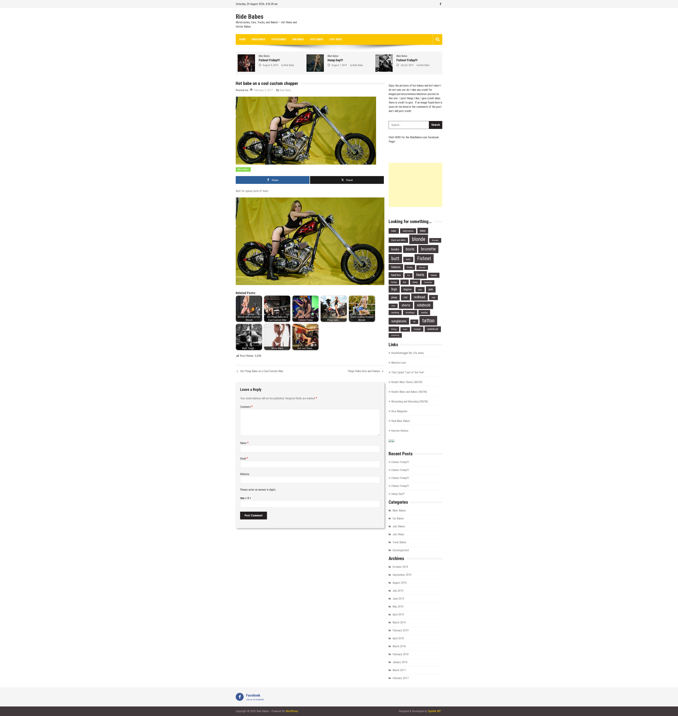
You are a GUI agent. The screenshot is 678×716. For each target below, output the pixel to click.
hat (408, 275)
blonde (418, 239)
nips (420, 289)
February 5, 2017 (263, 90)
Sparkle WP (434, 711)
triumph (417, 329)
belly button (408, 231)
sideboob (423, 305)
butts (408, 259)
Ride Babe (289, 65)
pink (431, 289)
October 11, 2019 (409, 65)
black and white (398, 240)
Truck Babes (278, 39)
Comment (246, 407)
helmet (434, 275)
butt (395, 258)
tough (405, 329)
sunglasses (398, 321)
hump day (428, 282)
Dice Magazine (399, 411)
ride (433, 297)
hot (404, 282)
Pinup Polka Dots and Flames (364, 371)
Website (244, 474)
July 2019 (397, 590)
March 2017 (399, 670)
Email (244, 458)
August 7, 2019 (270, 65)
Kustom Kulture (399, 430)
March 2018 (399, 646)
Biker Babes (258, 39)
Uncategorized (400, 550)
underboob (432, 329)
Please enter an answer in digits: (258, 489)
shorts (406, 305)
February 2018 (400, 654)
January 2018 (399, 662)
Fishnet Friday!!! (338, 60)
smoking (395, 312)
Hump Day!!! (266, 60)
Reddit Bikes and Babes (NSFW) (409, 391)
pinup (394, 297)
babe (393, 230)
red (405, 297)
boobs (395, 249)
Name (244, 443)
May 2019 (397, 606)
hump (415, 282)
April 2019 (398, 614)
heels (420, 275)
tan (414, 322)
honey (394, 282)
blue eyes (435, 240)
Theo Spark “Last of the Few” (407, 372)
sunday (424, 312)
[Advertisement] (415, 185)
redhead (419, 297)
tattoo (428, 321)
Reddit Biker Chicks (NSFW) (406, 382)
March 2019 (399, 622)
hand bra (396, 275)
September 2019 (401, 574)
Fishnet (424, 258)
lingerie (408, 289)
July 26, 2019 (338, 65)
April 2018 (398, 638)
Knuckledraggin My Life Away (407, 353)
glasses (422, 267)
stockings (410, 312)
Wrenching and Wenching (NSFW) (409, 401)
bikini (423, 230)
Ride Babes (249, 16)
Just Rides (335, 39)
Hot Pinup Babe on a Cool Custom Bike (261, 371)
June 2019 (398, 598)
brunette (428, 249)
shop (393, 306)
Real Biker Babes (400, 421)
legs (394, 289)
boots (410, 249)
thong (394, 329)
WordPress (292, 711)
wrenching (395, 335)
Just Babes (316, 39)
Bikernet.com (398, 362)
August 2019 (399, 582)
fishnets (395, 267)
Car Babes (298, 39)
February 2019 (400, 630)
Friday (409, 267)
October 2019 (400, 567)
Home (242, 39)
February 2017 (400, 678)
